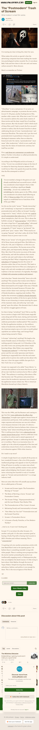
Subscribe (28, 2)
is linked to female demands (26, 295)
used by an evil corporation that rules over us (18, 214)
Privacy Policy (19, 704)
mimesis (15, 262)
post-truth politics (23, 223)
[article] (19, 658)
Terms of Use (28, 701)
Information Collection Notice (23, 702)
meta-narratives (20, 221)
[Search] (36, 648)
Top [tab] (4, 648)
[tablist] (9, 621)
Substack (10, 726)
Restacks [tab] (13, 621)
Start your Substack (15, 722)
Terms (22, 717)
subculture (5, 262)
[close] (33, 666)
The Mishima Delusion (9, 654)
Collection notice (30, 717)
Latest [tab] (8, 648)
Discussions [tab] (15, 648)
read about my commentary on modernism (19, 152)
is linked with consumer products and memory (17, 274)
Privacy (17, 717)
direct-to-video (15, 197)
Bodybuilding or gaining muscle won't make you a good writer (13, 657)
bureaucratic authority (9, 350)
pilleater (8, 18)
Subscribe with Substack (20, 697)
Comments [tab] (6, 621)
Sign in (35, 2)
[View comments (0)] (9, 24)
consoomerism (6, 541)
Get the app (28, 722)
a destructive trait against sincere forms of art (18, 433)
